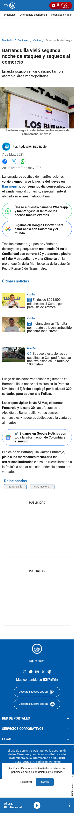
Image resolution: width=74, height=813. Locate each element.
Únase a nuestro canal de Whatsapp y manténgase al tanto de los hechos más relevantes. (41, 211)
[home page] (37, 649)
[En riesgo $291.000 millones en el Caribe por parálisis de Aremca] (13, 300)
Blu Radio (7, 40)
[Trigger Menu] (5, 5)
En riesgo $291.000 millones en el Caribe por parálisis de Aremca (45, 303)
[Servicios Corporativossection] (68, 729)
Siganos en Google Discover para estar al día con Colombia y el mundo (39, 229)
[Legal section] (68, 739)
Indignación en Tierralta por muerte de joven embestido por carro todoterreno (49, 327)
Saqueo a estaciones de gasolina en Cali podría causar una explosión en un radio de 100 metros (49, 359)
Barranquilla (11, 186)
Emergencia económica (33, 14)
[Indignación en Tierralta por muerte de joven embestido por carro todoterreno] (13, 324)
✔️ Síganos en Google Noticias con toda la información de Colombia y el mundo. (40, 437)
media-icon (37, 805)
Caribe (37, 40)
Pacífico (32, 348)
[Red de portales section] (68, 718)
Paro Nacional (42, 486)
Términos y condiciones (32, 754)
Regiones (23, 40)
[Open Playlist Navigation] (69, 805)
